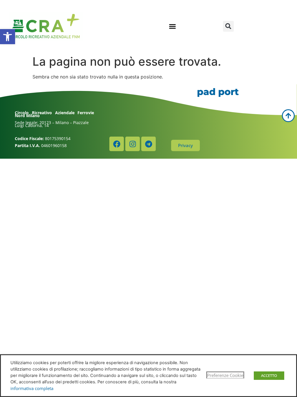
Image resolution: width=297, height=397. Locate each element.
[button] (7, 36)
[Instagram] (132, 144)
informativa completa (31, 388)
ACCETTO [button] (269, 375)
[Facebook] (116, 144)
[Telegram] (148, 144)
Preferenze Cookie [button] (225, 375)
